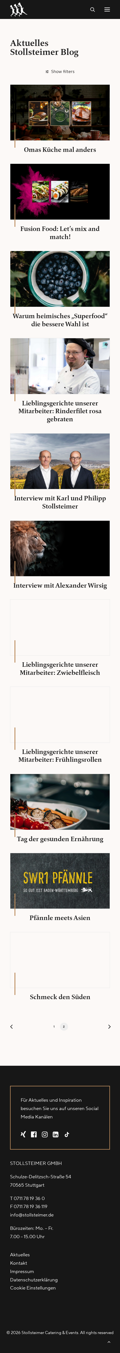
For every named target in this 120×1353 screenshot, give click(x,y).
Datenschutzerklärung (34, 1280)
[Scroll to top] (109, 1342)
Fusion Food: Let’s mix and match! (60, 232)
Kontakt (18, 1263)
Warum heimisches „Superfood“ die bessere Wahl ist (60, 320)
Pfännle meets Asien (60, 917)
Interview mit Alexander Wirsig (60, 585)
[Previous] (13, 1028)
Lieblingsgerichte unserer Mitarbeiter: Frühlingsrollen (60, 755)
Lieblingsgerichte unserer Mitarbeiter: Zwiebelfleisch (60, 668)
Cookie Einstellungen (33, 1288)
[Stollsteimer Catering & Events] (20, 9)
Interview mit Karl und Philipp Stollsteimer (60, 502)
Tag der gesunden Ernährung (60, 838)
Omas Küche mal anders (60, 149)
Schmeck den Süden (60, 996)
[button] (107, 9)
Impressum (22, 1272)
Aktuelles (20, 1255)
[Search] (90, 9)
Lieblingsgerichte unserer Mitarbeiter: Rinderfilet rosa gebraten (60, 411)
